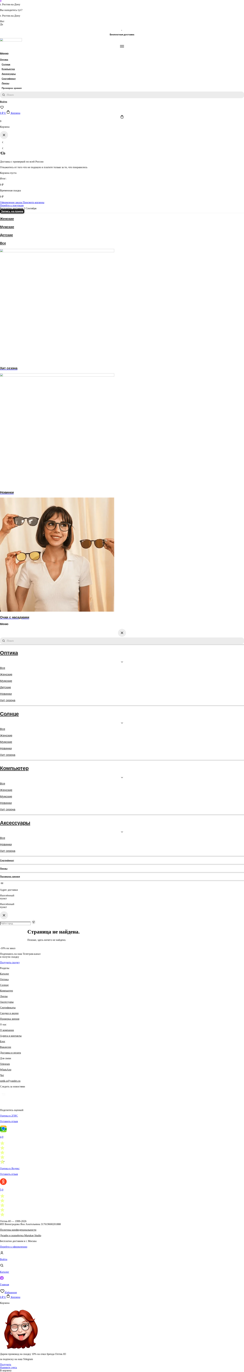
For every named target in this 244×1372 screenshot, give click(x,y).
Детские (6, 235)
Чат (2, 1075)
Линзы (5, 83)
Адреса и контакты (11, 1035)
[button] (6, 1370)
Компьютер (8, 69)
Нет (2, 21)
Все (3, 243)
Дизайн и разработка (20, 1235)
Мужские (7, 227)
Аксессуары (9, 73)
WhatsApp (5, 1069)
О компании (7, 1030)
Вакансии (5, 1047)
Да (1, 24)
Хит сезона (7, 700)
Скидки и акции (9, 1013)
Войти (3, 101)
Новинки (6, 694)
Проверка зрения (10, 876)
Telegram (5, 1064)
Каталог (4, 973)
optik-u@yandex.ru (10, 1080)
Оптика (4, 59)
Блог (2, 1041)
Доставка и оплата (10, 1052)
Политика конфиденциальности (18, 1229)
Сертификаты (8, 1007)
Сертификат (9, 78)
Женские (7, 219)
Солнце (6, 64)
